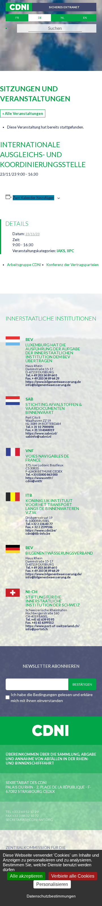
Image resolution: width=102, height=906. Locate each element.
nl (62, 17)
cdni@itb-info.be (38, 533)
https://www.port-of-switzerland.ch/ (52, 626)
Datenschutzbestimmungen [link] (51, 896)
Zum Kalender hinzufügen (33, 197)
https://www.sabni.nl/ (41, 433)
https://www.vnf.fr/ (39, 478)
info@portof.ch (37, 629)
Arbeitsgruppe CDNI (24, 264)
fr (17, 17)
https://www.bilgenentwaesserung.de (53, 382)
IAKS (61, 250)
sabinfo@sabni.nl (38, 436)
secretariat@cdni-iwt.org (29, 819)
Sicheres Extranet (64, 7)
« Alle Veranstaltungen (22, 113)
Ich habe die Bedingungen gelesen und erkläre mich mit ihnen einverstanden (52, 697)
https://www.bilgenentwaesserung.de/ (54, 574)
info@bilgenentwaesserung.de (48, 385)
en (85, 17)
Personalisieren (52, 884)
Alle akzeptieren (26, 876)
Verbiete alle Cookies (72, 876)
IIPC (70, 250)
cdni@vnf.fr (34, 481)
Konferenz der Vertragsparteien (72, 264)
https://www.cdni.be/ (41, 530)
